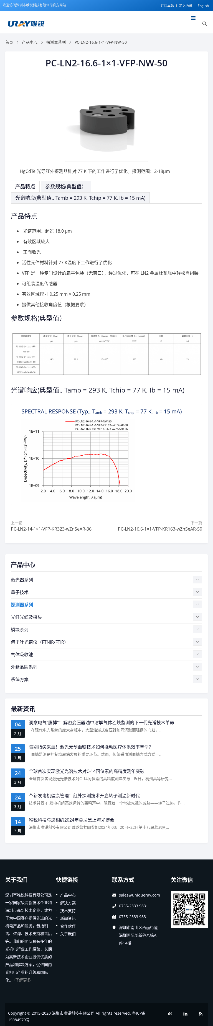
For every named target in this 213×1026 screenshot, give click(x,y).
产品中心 (29, 42)
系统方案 (20, 679)
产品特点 (25, 186)
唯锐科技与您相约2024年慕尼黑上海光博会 (71, 820)
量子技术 (20, 592)
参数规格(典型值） (66, 186)
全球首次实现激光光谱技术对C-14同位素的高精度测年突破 (86, 771)
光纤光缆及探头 (26, 617)
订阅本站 (167, 5)
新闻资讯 (68, 918)
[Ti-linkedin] (185, 1014)
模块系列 (20, 630)
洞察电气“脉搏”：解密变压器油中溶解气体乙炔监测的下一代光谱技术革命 (101, 723)
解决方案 (68, 902)
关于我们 (68, 933)
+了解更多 (22, 980)
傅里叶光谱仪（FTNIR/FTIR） (40, 642)
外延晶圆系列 (24, 667)
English (203, 5)
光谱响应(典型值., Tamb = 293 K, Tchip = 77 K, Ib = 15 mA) (80, 197)
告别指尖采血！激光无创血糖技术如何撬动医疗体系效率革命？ (91, 747)
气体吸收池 (22, 654)
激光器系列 (22, 580)
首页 (9, 42)
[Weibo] (170, 1014)
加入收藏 (185, 5)
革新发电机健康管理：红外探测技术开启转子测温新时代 (84, 796)
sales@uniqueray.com (139, 895)
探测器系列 (56, 42)
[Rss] (201, 1014)
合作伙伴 (68, 926)
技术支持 (68, 910)
